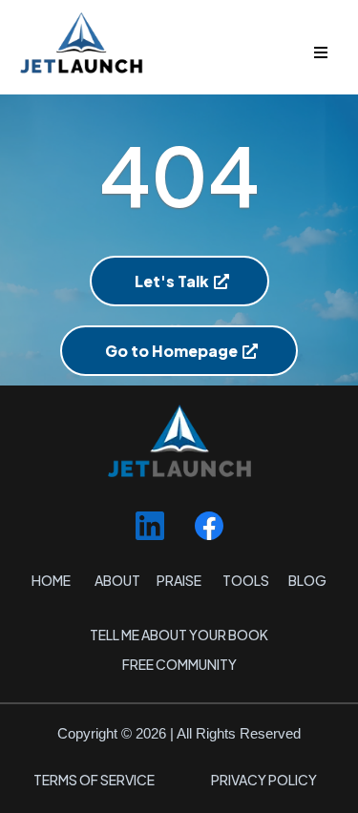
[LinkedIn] (149, 525)
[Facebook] (209, 525)
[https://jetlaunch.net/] (179, 42)
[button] (317, 53)
